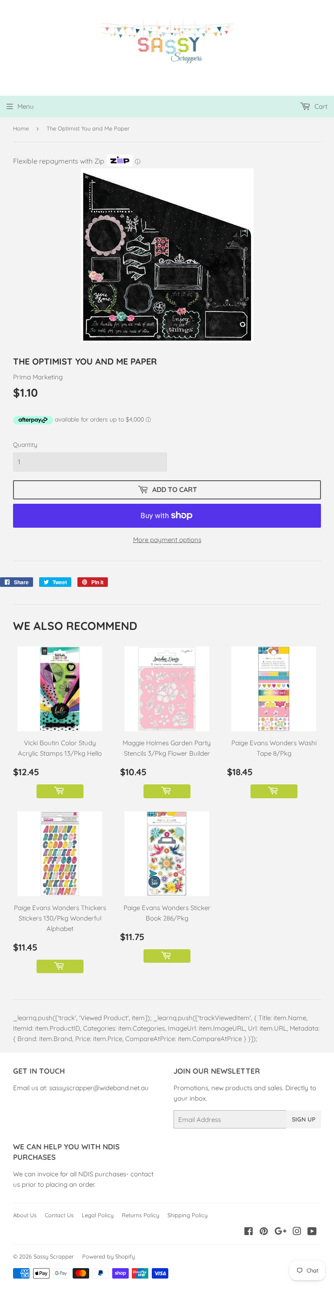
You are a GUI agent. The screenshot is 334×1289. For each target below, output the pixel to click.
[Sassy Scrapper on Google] (280, 1232)
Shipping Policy (187, 1215)
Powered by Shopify (108, 1256)
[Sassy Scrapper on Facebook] (248, 1232)
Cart (320, 106)
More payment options (167, 540)
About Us (25, 1215)
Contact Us (59, 1215)
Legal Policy (98, 1215)
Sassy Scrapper (53, 1256)
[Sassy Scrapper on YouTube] (312, 1232)
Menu (25, 106)
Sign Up (303, 1119)
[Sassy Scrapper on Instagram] (297, 1232)
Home (21, 128)
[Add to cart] (60, 791)
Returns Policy (140, 1215)
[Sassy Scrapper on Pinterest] (263, 1232)
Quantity (25, 445)
